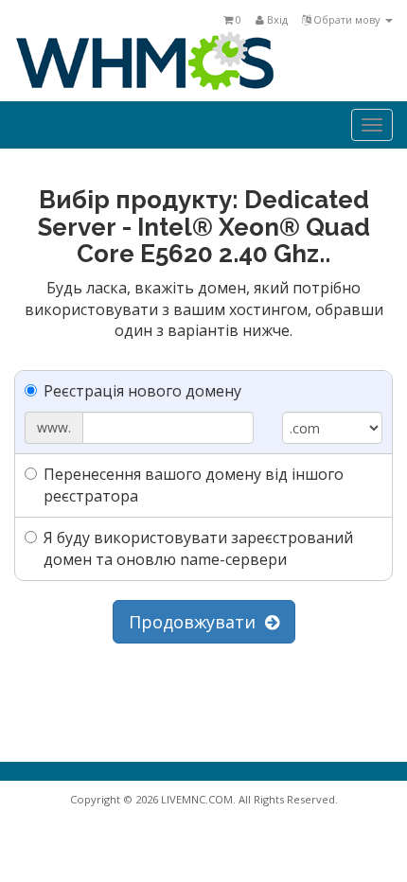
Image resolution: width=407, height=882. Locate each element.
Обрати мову (346, 19)
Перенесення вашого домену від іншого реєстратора (194, 485)
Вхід (276, 19)
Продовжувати (197, 621)
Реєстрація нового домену (142, 390)
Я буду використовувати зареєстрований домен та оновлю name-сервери (198, 548)
